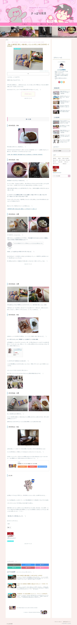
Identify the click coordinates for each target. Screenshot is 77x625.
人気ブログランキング (57, 172)
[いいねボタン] (8, 527)
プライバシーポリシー (58, 621)
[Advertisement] (28, 106)
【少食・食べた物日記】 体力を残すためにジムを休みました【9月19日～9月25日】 (25, 154)
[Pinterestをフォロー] (59, 82)
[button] (42, 567)
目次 (27, 94)
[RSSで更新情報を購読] (64, 82)
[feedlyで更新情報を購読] (61, 82)
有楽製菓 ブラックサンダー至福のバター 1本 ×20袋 (27, 463)
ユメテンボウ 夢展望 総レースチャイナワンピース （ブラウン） (17, 350)
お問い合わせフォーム (66, 621)
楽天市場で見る (32, 466)
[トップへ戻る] (75, 623)
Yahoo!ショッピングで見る (42, 466)
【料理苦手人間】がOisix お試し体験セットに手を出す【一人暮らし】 (22, 208)
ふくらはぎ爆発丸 (61, 69)
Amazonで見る (22, 466)
